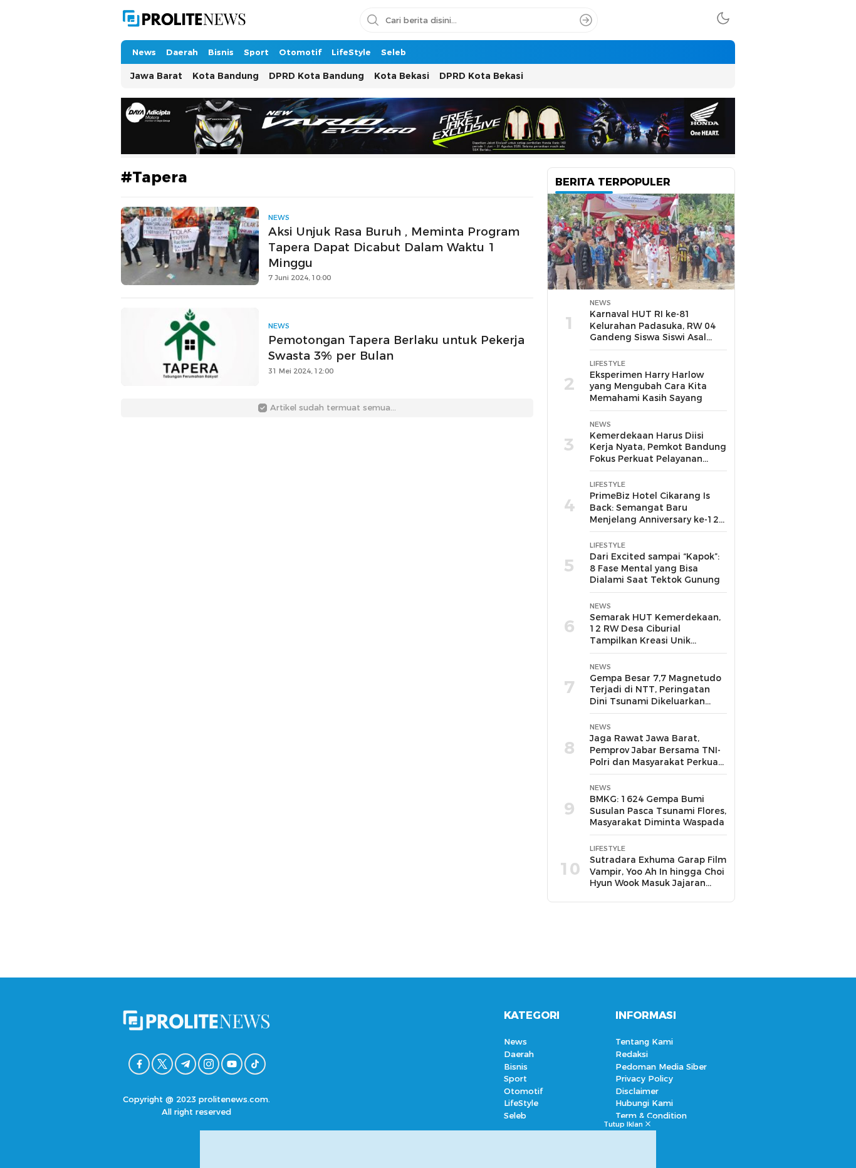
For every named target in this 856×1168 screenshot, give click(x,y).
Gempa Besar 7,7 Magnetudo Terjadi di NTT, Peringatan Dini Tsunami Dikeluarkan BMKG (655, 695)
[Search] (586, 20)
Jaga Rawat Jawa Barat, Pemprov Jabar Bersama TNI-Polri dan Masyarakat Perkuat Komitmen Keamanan (656, 755)
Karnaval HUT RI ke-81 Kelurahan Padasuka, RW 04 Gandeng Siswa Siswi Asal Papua (653, 331)
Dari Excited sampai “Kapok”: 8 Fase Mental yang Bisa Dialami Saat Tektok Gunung (655, 568)
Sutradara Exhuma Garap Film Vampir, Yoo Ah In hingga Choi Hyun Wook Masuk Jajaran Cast (658, 877)
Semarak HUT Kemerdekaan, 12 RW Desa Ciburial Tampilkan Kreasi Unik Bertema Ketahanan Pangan (655, 634)
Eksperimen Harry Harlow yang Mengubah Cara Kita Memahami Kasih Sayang (648, 386)
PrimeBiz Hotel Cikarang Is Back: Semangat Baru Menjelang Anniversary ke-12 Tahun (654, 513)
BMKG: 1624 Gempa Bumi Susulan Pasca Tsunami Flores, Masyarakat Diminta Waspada (658, 810)
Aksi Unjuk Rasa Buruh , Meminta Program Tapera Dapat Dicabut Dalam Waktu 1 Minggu (393, 247)
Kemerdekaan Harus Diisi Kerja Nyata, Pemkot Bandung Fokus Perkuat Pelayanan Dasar (658, 453)
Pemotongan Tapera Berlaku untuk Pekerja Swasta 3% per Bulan (396, 348)
